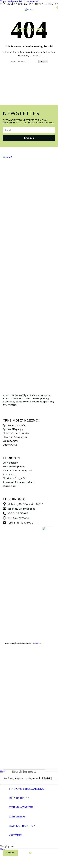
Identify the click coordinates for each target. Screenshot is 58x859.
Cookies (10, 853)
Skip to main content (28, 1)
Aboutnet (37, 643)
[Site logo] (29, 9)
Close (3, 771)
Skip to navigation (9, 1)
